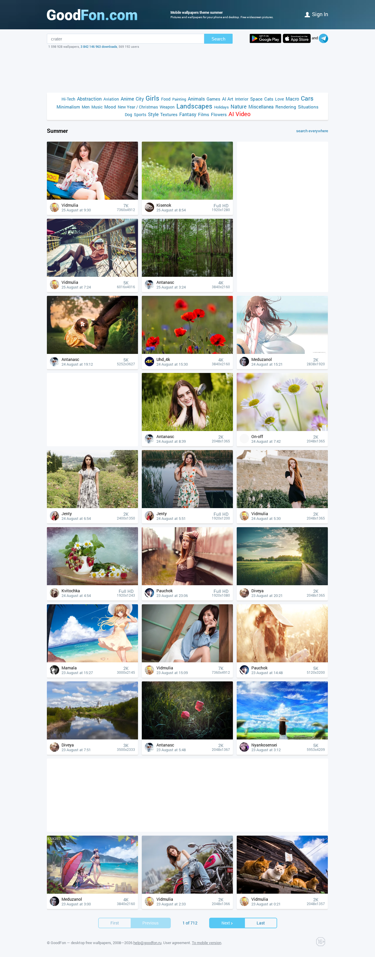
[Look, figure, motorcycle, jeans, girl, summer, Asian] (187, 892)
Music (97, 107)
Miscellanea (261, 106)
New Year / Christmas (138, 107)
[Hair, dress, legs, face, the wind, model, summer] (282, 506)
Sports (140, 114)
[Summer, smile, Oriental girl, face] (187, 661)
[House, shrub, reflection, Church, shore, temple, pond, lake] (92, 738)
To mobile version (206, 942)
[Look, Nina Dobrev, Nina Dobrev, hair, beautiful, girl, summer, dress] (92, 506)
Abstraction (89, 99)
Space (256, 99)
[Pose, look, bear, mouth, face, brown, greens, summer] (187, 198)
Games (213, 99)
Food (166, 99)
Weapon (167, 107)
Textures (169, 114)
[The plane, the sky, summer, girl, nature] (282, 738)
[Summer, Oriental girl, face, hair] (92, 198)
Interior (241, 99)
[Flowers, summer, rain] (187, 738)
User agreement (176, 942)
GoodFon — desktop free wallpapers (81, 942)
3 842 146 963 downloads (99, 46)
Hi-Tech (68, 99)
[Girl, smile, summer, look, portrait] (187, 429)
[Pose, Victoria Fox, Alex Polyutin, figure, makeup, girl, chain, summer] (187, 506)
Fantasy (187, 114)
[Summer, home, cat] (282, 892)
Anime (127, 99)
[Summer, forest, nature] (187, 275)
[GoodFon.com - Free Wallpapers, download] (92, 14)
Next (225, 923)
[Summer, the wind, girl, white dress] (282, 352)
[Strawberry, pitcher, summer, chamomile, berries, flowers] (92, 583)
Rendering (285, 107)
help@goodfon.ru (147, 942)
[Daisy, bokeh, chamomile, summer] (282, 429)
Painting (179, 99)
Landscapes (194, 106)
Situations (308, 107)
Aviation (111, 99)
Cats (268, 99)
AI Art (227, 99)
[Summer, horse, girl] (92, 352)
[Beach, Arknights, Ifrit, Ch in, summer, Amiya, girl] (92, 892)
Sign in (320, 14)
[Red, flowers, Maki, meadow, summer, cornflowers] (187, 352)
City (140, 99)
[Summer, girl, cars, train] (187, 583)
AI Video (239, 114)
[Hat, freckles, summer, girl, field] (282, 661)
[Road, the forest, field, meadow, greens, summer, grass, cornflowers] (282, 583)
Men (86, 107)
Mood (110, 107)
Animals (196, 99)
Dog (128, 114)
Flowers (219, 114)
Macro (292, 99)
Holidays (221, 107)
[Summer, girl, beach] (92, 661)
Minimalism (68, 107)
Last (261, 923)
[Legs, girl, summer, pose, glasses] (92, 275)
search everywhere (312, 131)
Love (279, 99)
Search (218, 38)
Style (153, 114)
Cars (307, 98)
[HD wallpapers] (265, 38)
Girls (152, 98)
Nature (239, 106)
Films (203, 114)
